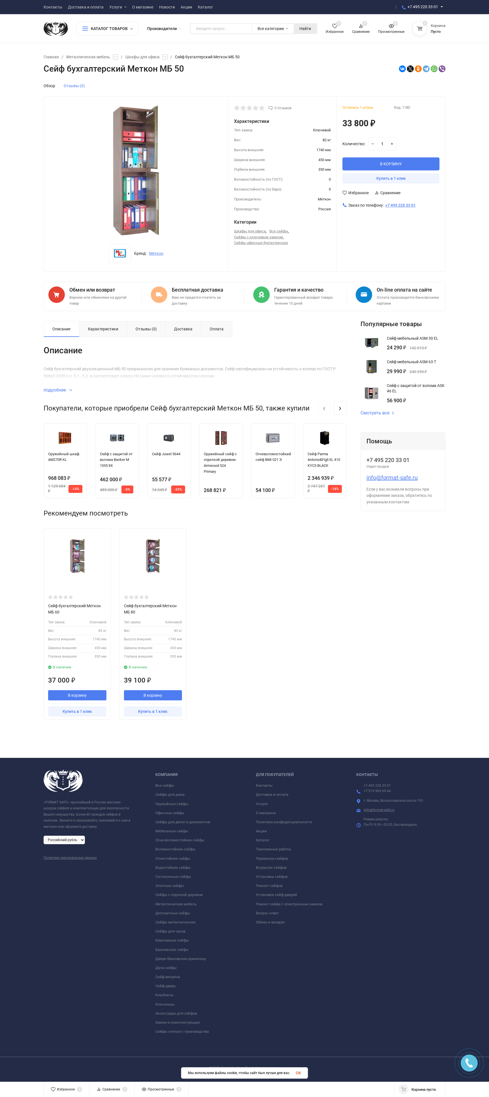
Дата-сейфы (166, 968)
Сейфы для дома (170, 794)
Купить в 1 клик (391, 178)
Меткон (156, 253)
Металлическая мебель (88, 57)
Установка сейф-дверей (276, 895)
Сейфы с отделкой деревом (179, 895)
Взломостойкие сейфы (175, 849)
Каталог (262, 840)
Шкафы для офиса (142, 57)
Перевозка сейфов (272, 858)
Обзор (49, 86)
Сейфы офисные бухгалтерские (261, 243)
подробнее (55, 390)
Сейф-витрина (167, 977)
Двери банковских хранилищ (180, 959)
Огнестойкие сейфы (172, 858)
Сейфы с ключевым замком (258, 237)
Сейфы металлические (175, 922)
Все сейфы (278, 231)
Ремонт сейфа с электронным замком (289, 904)
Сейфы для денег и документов (182, 822)
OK (298, 1073)
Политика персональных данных (70, 858)
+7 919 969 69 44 (377, 791)
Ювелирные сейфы (172, 940)
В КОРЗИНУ (391, 164)
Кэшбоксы (164, 995)
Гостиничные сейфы (173, 876)
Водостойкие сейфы (172, 867)
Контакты (264, 785)
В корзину (77, 695)
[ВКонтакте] (402, 68)
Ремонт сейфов (269, 886)
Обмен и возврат (270, 922)
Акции (261, 831)
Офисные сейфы (169, 813)
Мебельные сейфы (171, 831)
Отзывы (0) (74, 86)
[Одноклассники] (418, 68)
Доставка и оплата (272, 794)
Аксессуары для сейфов (176, 1013)
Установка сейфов (272, 876)
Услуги (262, 804)
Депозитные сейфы (172, 913)
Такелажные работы (273, 849)
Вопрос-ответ (267, 913)
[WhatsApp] (434, 68)
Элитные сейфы (169, 886)
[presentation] (324, 408)
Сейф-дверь (165, 986)
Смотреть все (375, 413)
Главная (51, 57)
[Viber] (442, 68)
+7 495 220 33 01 (423, 7)
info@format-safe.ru (392, 477)
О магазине (266, 813)
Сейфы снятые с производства (182, 1031)
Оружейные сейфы (171, 804)
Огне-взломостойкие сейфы (179, 840)
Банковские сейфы (171, 950)
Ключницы (165, 1004)
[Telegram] (426, 68)
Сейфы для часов (170, 931)
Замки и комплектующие (177, 1022)
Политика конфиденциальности (284, 822)
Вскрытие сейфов (271, 867)
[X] (410, 68)
